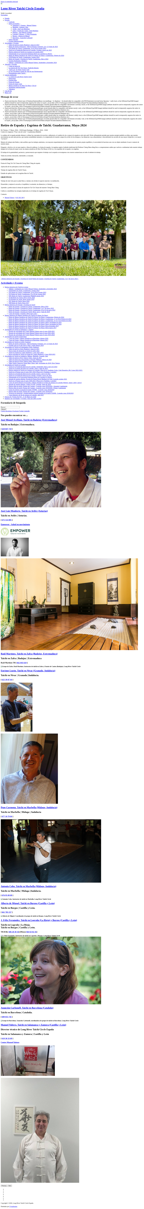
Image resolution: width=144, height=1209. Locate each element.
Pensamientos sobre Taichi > (17, 73)
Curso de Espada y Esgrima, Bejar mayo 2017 (23, 313)
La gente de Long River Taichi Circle (20, 77)
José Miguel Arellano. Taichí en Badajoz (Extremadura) (29, 420)
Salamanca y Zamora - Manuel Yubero (24, 25)
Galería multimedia (10, 75)
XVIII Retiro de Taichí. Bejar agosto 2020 (22, 298)
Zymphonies (13, 1206)
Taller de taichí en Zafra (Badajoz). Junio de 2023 (24, 45)
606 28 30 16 (14, 932)
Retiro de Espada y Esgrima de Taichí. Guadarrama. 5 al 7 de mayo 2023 (31, 308)
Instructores (12, 78)
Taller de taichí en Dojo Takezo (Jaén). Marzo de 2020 (25, 361)
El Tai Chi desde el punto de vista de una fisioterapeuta (26, 71)
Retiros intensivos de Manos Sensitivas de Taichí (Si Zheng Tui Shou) (26, 315)
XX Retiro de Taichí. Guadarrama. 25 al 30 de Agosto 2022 (27, 294)
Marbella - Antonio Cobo (20, 27)
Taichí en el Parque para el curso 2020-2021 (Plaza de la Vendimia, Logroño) (32, 381)
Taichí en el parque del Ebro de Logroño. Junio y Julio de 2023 (28, 368)
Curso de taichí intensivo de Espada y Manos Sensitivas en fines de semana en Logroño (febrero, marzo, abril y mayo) (45, 382)
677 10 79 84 (7, 816)
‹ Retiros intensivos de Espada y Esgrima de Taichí (16, 279)
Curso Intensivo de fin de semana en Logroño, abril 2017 (26, 395)
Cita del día (8, 91)
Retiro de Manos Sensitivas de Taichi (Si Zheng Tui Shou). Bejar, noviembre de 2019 (35, 322)
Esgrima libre (13, 80)
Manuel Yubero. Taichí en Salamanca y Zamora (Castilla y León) (33, 1025)
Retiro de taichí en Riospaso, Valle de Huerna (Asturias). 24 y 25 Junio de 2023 (33, 46)
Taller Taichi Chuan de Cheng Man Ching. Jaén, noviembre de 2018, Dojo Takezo (34, 363)
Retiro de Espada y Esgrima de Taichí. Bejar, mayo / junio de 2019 (29, 312)
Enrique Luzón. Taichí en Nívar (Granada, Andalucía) (28, 670)
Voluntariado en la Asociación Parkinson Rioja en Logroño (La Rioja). (30, 54)
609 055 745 (7, 1017)
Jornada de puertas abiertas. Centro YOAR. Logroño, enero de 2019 (30, 384)
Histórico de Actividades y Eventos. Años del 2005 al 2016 (23, 398)
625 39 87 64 (7, 680)
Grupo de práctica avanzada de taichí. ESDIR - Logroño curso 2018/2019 (31, 390)
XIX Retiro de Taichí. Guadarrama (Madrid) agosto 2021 (26, 296)
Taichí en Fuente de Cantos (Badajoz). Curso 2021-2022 (26, 352)
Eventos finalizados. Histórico (18, 61)
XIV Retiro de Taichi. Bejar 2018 (19, 301)
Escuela (7, 20)
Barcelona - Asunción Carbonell (22, 38)
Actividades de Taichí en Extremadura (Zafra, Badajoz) (22, 347)
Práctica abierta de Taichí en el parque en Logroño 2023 (26, 52)
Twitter (21, 411)
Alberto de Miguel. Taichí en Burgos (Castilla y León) (28, 903)
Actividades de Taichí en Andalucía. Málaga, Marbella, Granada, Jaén (26, 356)
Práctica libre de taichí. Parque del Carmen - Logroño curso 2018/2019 (30, 391)
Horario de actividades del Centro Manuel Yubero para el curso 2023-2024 (32, 335)
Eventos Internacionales (16, 41)
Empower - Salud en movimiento (15, 524)
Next (10, 1185)
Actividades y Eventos (12, 43)
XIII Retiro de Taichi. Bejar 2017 (19, 303)
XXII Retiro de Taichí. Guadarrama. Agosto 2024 (24, 57)
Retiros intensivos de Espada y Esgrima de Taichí (20, 305)
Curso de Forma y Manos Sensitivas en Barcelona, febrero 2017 (28, 340)
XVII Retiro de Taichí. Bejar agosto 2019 (21, 299)
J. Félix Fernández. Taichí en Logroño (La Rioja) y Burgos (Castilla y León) (39, 920)
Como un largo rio (14, 66)
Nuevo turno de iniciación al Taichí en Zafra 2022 (24, 351)
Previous (4, 1185)
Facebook (15, 411)
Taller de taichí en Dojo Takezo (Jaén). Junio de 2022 (25, 358)
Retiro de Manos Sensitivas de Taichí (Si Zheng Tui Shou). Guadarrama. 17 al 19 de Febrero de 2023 (40, 319)
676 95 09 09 (7, 895)
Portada (7, 18)
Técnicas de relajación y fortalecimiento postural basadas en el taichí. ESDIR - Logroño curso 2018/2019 (41, 393)
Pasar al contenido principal (9, 1)
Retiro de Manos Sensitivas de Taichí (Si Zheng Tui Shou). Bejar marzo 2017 (33, 328)
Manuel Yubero (9, 197)
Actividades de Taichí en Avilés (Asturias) (18, 342)
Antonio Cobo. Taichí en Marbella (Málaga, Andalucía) (28, 886)
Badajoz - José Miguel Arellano (22, 32)
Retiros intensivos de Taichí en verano (16, 287)
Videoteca (12, 89)
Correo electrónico (6, 411)
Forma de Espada (14, 82)
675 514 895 (7, 520)
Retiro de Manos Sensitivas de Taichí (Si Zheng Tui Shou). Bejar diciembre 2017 (34, 326)
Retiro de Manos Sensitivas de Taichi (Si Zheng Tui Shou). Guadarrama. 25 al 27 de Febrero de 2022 (40, 321)
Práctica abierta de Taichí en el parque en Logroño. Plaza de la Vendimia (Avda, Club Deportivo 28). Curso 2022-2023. (46, 370)
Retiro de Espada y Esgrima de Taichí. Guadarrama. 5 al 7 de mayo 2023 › (56, 279)
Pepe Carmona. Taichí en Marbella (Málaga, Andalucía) (29, 807)
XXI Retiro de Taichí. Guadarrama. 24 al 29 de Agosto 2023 (27, 48)
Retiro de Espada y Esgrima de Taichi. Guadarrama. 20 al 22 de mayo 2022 (32, 310)
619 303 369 (20, 197)
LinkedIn (27, 411)
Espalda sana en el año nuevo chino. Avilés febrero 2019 (26, 345)
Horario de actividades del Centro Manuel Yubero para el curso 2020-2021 (32, 331)
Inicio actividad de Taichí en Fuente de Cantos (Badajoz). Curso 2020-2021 (32, 354)
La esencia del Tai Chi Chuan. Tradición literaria (24, 68)
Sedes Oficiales (13, 39)
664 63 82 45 (31, 932)
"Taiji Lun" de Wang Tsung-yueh (19, 70)
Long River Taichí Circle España (22, 8)
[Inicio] (1, 3)
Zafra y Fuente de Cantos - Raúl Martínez (25, 31)
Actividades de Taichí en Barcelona (16, 336)
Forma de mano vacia (15, 84)
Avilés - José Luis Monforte (21, 29)
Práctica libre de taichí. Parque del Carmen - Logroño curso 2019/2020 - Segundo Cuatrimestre (38, 386)
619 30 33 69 (7, 1038)
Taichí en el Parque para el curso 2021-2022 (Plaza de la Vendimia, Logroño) (32, 372)
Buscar (3, 407)
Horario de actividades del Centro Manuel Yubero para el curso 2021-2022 (32, 333)
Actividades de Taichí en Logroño (15, 365)
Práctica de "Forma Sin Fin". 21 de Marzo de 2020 (20, 397)
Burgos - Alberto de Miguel (21, 36)
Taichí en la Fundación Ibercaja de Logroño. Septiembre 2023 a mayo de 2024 (33, 367)
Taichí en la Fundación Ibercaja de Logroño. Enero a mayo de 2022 (29, 374)
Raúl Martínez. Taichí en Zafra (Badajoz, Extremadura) (29, 653)
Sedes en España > (14, 23)
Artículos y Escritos (11, 64)
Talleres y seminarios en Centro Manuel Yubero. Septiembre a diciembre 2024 (33, 62)
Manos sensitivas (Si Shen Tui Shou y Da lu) (22, 85)
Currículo (11, 22)
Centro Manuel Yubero (10, 1042)
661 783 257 (7, 912)
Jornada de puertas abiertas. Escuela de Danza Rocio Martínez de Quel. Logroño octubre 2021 (38, 379)
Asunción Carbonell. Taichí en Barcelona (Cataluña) (27, 1008)
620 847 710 (7, 429)
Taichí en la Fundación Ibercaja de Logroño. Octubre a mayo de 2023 (30, 50)
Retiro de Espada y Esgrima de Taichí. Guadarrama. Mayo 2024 (28, 59)
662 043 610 (22, 663)
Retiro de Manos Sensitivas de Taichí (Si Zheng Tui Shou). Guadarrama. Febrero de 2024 (36, 55)
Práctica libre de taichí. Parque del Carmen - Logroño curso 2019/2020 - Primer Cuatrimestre (37, 388)
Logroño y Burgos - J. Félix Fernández (25, 34)
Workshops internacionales (17, 87)
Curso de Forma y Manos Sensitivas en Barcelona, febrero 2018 (28, 338)
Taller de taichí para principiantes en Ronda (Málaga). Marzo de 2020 (30, 359)
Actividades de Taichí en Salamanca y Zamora (19, 329)
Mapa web (8, 93)
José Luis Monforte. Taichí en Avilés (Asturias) (24, 511)
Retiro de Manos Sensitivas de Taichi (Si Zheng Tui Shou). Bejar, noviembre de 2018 (35, 324)
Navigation (4, 15)
